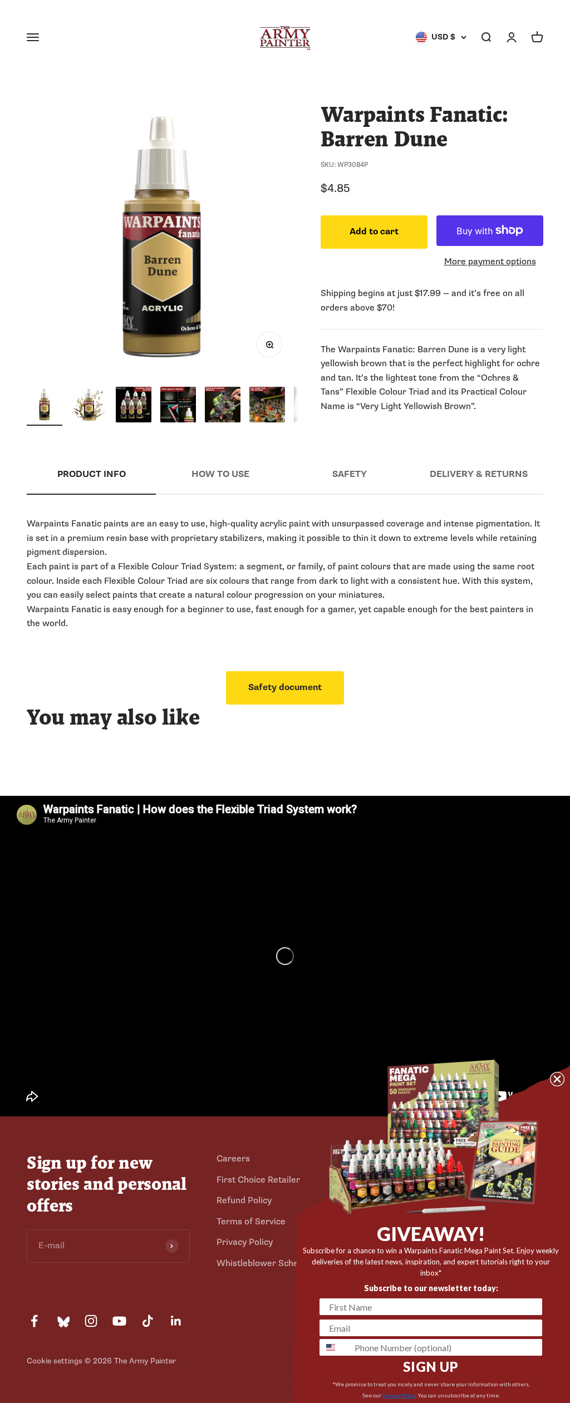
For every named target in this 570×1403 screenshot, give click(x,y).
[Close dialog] (557, 1079)
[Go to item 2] (89, 406)
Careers (233, 1158)
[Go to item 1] (44, 406)
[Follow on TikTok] (147, 1320)
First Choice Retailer (258, 1179)
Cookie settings (54, 1361)
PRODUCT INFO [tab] (91, 474)
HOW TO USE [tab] (220, 474)
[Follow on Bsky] (62, 1320)
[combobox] (334, 1347)
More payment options (490, 261)
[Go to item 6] (267, 406)
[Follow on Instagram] (91, 1320)
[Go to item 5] (222, 406)
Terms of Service (251, 1221)
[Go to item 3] (133, 406)
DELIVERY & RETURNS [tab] (479, 474)
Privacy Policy (245, 1242)
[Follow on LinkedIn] (176, 1320)
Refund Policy (244, 1200)
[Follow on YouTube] (119, 1320)
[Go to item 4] (178, 406)
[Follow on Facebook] (34, 1320)
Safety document (285, 687)
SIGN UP (431, 1366)
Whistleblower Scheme (264, 1263)
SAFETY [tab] (349, 474)
